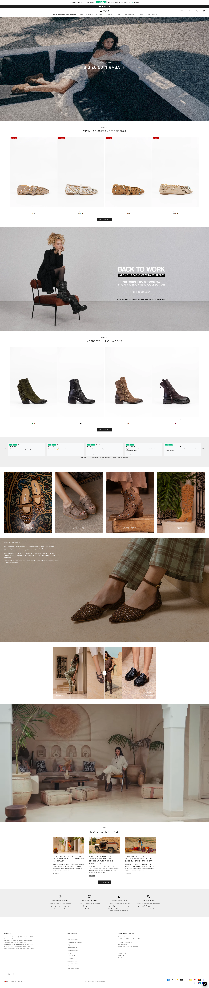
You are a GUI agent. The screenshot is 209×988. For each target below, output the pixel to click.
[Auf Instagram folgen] (9, 974)
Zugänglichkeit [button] (71, 958)
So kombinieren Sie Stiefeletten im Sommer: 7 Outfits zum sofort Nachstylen (68, 858)
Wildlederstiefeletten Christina (128, 419)
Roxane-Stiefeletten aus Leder (176, 419)
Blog (69, 966)
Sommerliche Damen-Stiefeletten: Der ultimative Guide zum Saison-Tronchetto (139, 858)
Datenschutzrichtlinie (73, 939)
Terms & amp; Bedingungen (75, 942)
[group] (104, 279)
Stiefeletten (110, 14)
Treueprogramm (151, 14)
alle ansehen (104, 219)
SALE (81, 14)
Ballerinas (89, 14)
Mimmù (141, 14)
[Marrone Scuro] (82, 213)
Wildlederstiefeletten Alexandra (33, 419)
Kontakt (70, 937)
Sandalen (99, 14)
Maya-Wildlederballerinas (128, 209)
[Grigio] (34, 213)
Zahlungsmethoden (72, 947)
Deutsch (189, 10)
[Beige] (32, 213)
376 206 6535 (121, 955)
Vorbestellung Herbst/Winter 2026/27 (64, 14)
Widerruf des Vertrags (73, 968)
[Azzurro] (80, 213)
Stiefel (120, 14)
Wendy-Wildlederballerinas (33, 209)
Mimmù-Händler (72, 956)
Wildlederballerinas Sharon (175, 209)
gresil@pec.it (121, 957)
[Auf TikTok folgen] (13, 974)
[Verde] (32, 423)
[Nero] (80, 423)
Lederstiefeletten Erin (80, 419)
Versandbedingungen (73, 950)
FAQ (69, 945)
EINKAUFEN (104, 74)
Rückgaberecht (71, 953)
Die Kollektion (59, 695)
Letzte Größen (130, 14)
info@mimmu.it (122, 953)
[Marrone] (127, 213)
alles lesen (104, 882)
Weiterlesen (56, 873)
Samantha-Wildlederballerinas (80, 209)
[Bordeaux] (175, 423)
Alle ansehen (104, 429)
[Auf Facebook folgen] (5, 974)
